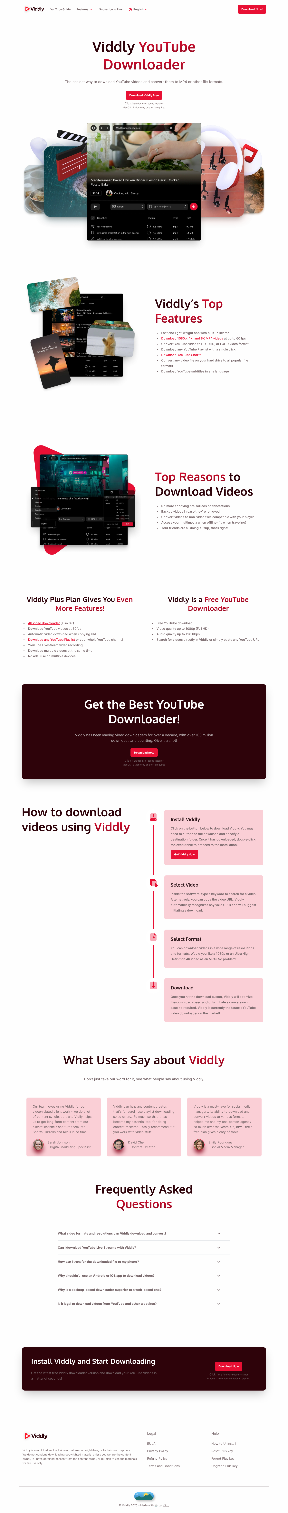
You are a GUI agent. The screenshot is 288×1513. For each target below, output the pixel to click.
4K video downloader (44, 623)
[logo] (33, 9)
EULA (151, 1443)
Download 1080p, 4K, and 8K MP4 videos (192, 338)
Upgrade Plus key (224, 1466)
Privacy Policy (157, 1451)
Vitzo (166, 1505)
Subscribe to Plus (111, 9)
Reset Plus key (222, 1451)
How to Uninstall (223, 1443)
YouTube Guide (60, 9)
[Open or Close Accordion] (219, 1233)
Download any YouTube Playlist (51, 640)
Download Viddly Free (144, 95)
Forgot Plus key (223, 1458)
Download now (144, 752)
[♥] (144, 1496)
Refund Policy (157, 1458)
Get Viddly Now (184, 854)
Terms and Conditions (163, 1466)
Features (83, 9)
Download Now (228, 1366)
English (138, 9)
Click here (131, 103)
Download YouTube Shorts (181, 355)
